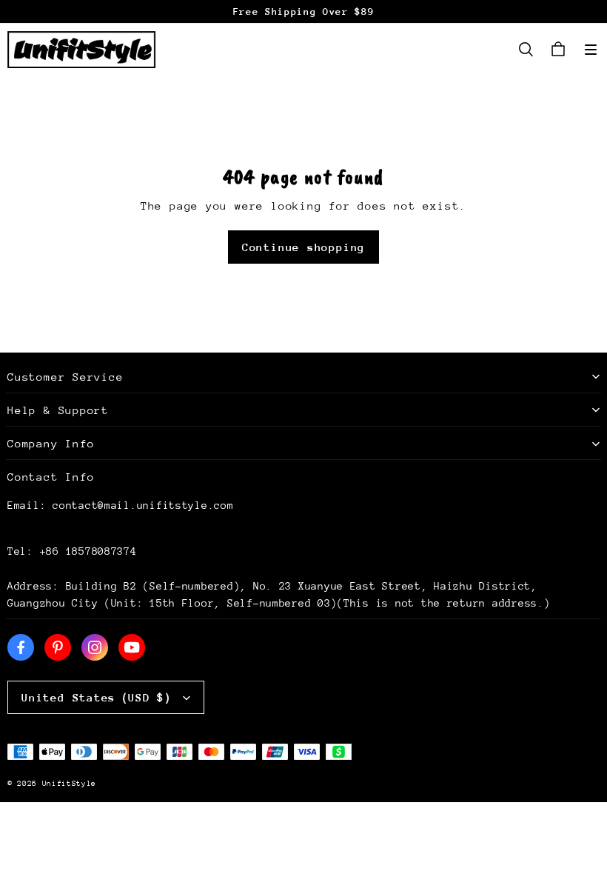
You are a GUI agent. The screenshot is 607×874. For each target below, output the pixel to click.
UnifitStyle (69, 783)
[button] (590, 49)
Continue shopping (303, 247)
